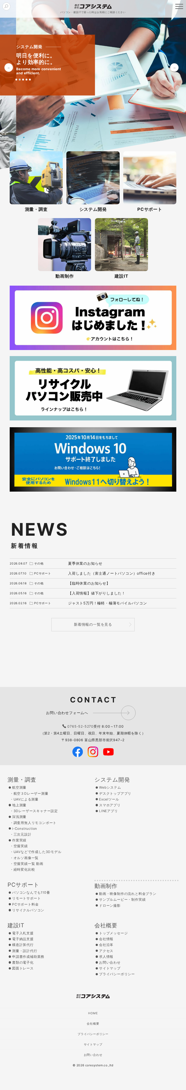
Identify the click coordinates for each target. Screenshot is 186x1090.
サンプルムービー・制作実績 (122, 899)
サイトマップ (110, 968)
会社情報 (106, 939)
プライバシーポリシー (117, 974)
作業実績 (19, 840)
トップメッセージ (113, 933)
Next (174, 67)
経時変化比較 (24, 869)
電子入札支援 (23, 933)
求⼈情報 (106, 957)
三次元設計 (22, 834)
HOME (93, 1013)
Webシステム (110, 787)
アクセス (106, 951)
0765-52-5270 (80, 726)
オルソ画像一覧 (26, 858)
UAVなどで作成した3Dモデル (38, 852)
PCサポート (23, 884)
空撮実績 (21, 846)
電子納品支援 (23, 939)
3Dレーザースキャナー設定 (36, 811)
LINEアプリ (108, 811)
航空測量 (19, 787)
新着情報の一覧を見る (93, 624)
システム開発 (112, 779)
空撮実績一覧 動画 (28, 864)
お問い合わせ (110, 962)
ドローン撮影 (110, 905)
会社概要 (105, 925)
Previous (9, 67)
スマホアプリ (110, 805)
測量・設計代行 (24, 951)
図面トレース (23, 968)
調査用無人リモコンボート (35, 823)
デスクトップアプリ (115, 793)
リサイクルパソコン (28, 910)
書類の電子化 (23, 962)
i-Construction (24, 829)
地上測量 (19, 805)
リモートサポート (26, 898)
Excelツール (109, 799)
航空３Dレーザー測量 (31, 793)
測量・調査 (22, 779)
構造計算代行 (23, 945)
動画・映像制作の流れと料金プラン (127, 894)
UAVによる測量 (26, 799)
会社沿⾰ (106, 945)
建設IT (16, 925)
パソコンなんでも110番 (31, 892)
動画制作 (105, 886)
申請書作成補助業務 (28, 957)
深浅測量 (19, 817)
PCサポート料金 (25, 904)
